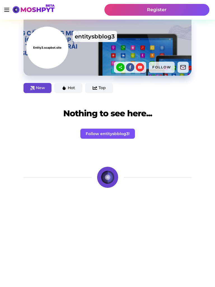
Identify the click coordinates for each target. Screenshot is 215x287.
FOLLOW (161, 67)
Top (102, 87)
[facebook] (130, 67)
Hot (71, 87)
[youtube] (140, 67)
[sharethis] (120, 67)
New (40, 87)
